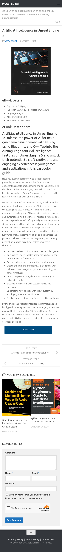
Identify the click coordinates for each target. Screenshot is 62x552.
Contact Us (48, 539)
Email (35, 473)
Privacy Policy (15, 539)
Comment (11, 453)
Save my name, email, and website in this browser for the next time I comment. (27, 497)
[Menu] (58, 3)
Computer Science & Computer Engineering (27, 11)
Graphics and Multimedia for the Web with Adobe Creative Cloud (14, 423)
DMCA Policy (32, 539)
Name (9, 473)
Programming (10, 18)
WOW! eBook (10, 3)
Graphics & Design (37, 14)
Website (9, 483)
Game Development (13, 14)
